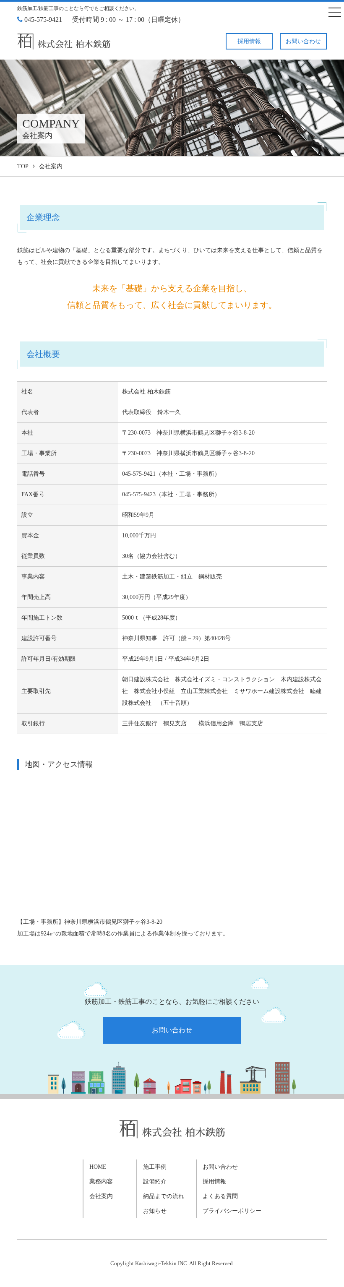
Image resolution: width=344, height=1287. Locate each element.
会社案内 (101, 1196)
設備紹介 (155, 1181)
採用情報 (249, 41)
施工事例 (155, 1167)
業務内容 (101, 1181)
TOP (23, 166)
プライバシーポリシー (232, 1211)
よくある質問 (220, 1196)
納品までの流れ (163, 1196)
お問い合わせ (303, 41)
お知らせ (155, 1211)
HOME (98, 1167)
